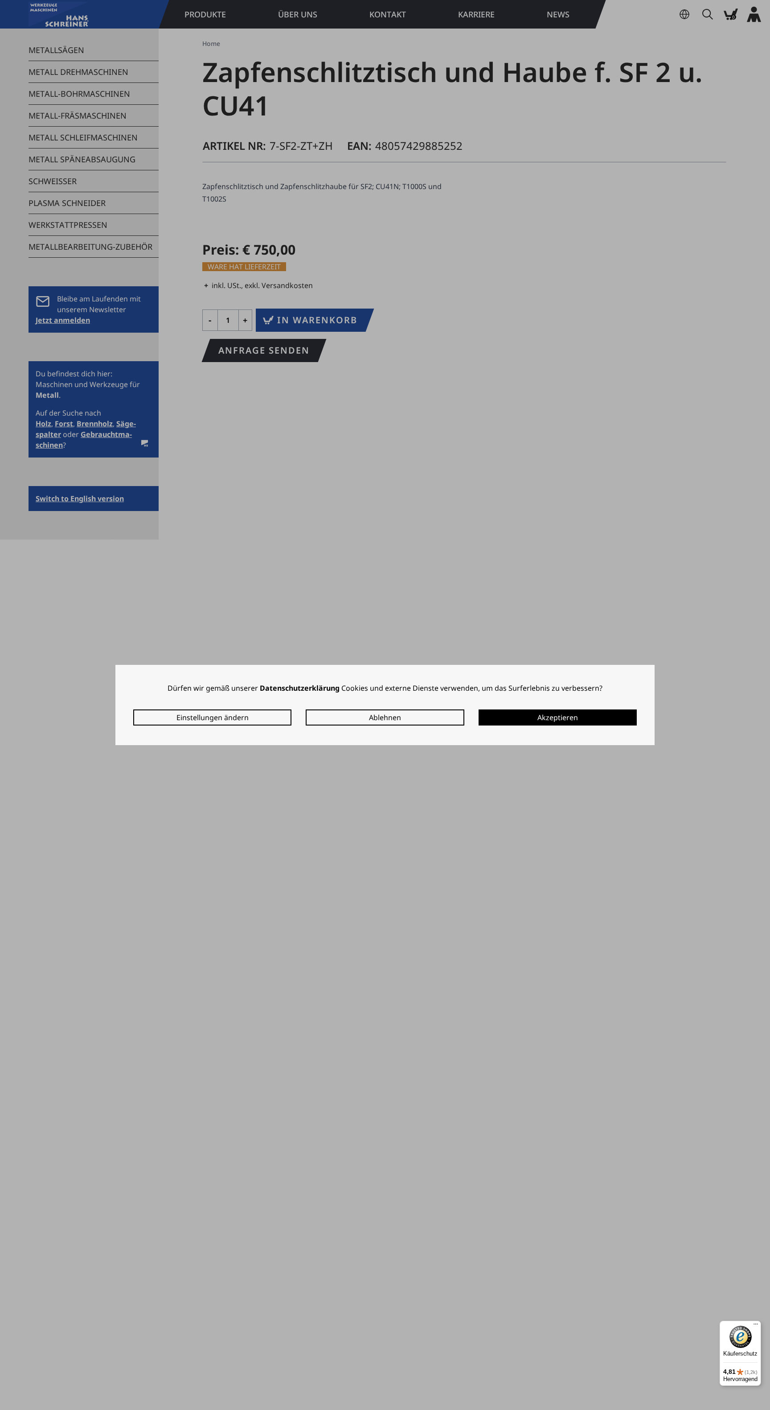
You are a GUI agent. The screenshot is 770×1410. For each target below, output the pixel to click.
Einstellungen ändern (212, 717)
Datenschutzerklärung (300, 688)
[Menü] (755, 1326)
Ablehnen (385, 717)
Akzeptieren (557, 717)
